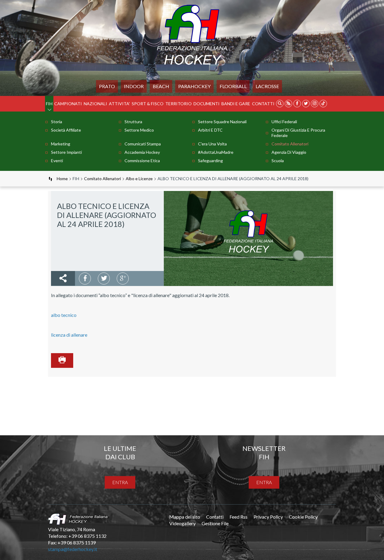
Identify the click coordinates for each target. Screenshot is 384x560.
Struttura (133, 121)
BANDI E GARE (235, 103)
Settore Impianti (66, 152)
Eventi (57, 160)
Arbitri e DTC (210, 130)
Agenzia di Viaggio (289, 152)
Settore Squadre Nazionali (222, 121)
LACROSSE (267, 86)
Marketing (60, 143)
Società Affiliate (66, 130)
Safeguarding (210, 160)
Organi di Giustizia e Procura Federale (298, 132)
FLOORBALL (233, 86)
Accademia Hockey (142, 152)
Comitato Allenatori (290, 143)
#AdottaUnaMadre (215, 152)
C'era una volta (212, 143)
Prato (107, 86)
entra (120, 482)
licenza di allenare (69, 335)
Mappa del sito (184, 517)
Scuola (278, 160)
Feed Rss (239, 517)
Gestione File (215, 523)
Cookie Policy (303, 517)
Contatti (263, 103)
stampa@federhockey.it (72, 549)
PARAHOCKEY (194, 86)
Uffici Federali (284, 121)
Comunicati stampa (142, 143)
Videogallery (182, 523)
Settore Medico (139, 130)
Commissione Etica (142, 160)
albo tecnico (63, 315)
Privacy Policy (268, 517)
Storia (56, 121)
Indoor (134, 86)
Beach (161, 86)
